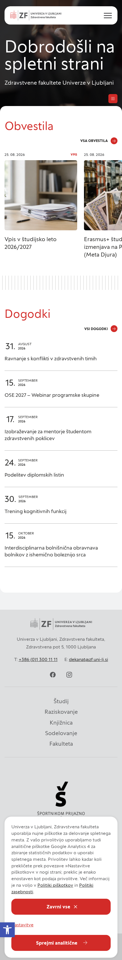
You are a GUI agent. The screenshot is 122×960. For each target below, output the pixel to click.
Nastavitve (22, 925)
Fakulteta (61, 743)
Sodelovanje (61, 733)
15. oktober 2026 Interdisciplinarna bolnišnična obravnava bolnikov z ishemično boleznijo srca (61, 548)
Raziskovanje (61, 711)
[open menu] (105, 15)
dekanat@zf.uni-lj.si (88, 659)
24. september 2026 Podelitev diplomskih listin (61, 471)
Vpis (74, 154)
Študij (61, 701)
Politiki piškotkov (55, 885)
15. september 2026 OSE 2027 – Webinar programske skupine (61, 392)
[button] (7, 929)
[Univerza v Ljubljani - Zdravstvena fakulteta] (35, 15)
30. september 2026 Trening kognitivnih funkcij (61, 508)
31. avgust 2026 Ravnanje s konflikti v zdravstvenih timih (61, 355)
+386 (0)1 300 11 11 (38, 659)
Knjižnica (61, 722)
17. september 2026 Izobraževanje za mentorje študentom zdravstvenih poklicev (61, 431)
